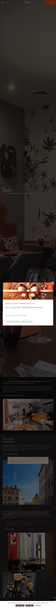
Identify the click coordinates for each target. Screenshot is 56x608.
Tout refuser (30, 605)
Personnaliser (37, 605)
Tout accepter (20, 605)
